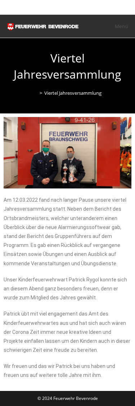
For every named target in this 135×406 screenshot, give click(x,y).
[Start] (35, 93)
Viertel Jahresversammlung (73, 93)
